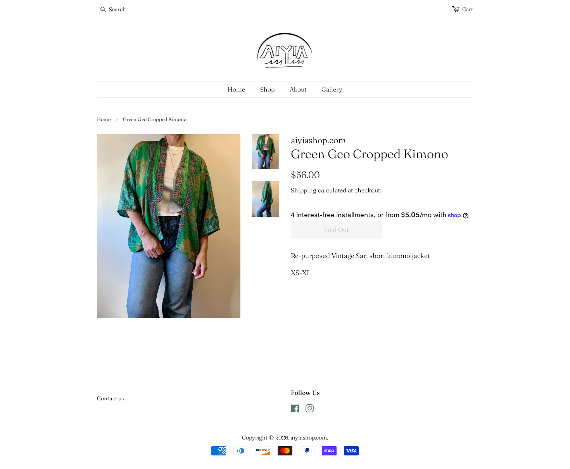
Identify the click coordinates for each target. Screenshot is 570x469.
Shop (267, 89)
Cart (467, 9)
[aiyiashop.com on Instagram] (309, 410)
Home (236, 89)
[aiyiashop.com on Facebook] (295, 410)
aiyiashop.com (308, 437)
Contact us (110, 398)
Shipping (303, 190)
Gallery (331, 89)
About (298, 89)
